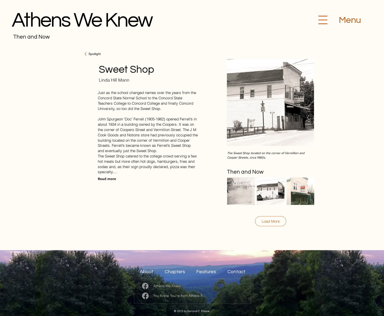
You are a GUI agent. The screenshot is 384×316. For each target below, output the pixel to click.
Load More (271, 221)
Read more (107, 179)
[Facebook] (145, 286)
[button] (322, 20)
